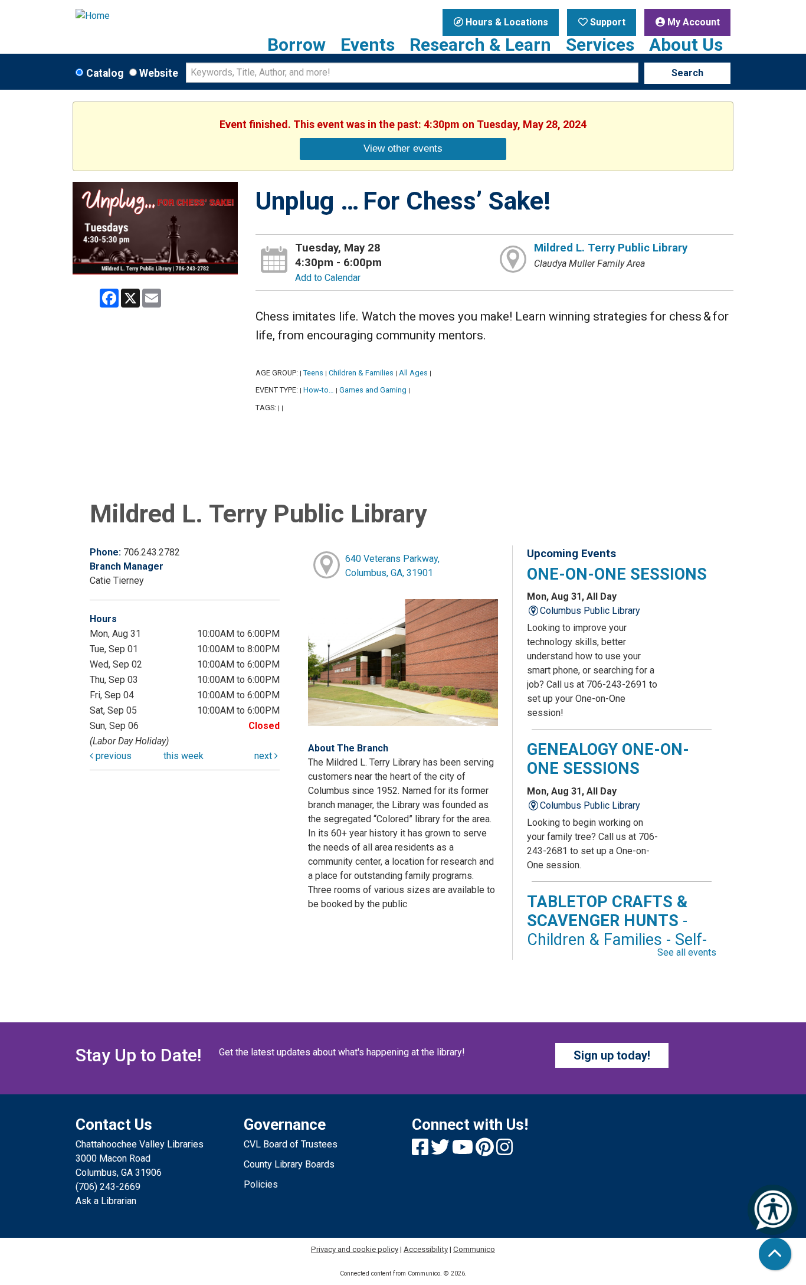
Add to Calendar (328, 277)
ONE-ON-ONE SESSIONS (617, 574)
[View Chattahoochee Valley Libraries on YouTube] (464, 1150)
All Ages (413, 372)
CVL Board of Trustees (291, 1144)
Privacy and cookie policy (354, 1249)
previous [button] (112, 755)
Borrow (296, 45)
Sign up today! (612, 1055)
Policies (261, 1184)
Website (158, 73)
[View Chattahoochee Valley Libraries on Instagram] (504, 1150)
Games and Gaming (373, 389)
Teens (313, 372)
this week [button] (183, 755)
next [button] (264, 755)
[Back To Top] (775, 1254)
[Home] (151, 16)
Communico (474, 1249)
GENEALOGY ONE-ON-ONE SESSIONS (608, 759)
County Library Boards (289, 1164)
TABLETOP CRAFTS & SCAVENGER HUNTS (617, 930)
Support (606, 22)
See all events (686, 952)
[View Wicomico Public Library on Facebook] (421, 1150)
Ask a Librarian (106, 1200)
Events (367, 45)
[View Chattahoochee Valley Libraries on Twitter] (441, 1150)
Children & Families (361, 372)
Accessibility (426, 1249)
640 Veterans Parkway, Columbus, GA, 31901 (392, 565)
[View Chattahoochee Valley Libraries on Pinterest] (486, 1150)
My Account (692, 22)
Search (687, 73)
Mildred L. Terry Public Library (610, 247)
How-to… (318, 389)
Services (600, 45)
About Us (686, 45)
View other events (403, 148)
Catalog (104, 73)
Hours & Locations (505, 22)
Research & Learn (480, 45)
